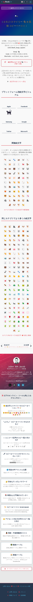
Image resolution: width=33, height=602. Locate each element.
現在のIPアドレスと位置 (16, 470)
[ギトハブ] (14, 385)
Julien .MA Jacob (16, 366)
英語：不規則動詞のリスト (16, 533)
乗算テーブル (16, 545)
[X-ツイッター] (10, 385)
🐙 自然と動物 (16, 335)
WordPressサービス (21, 381)
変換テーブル (16, 555)
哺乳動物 (16, 210)
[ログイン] (18, 385)
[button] (30, 2)
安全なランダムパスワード (16, 482)
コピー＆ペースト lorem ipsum (16, 507)
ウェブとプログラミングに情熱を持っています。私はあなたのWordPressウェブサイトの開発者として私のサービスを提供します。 (16, 374)
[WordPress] (23, 385)
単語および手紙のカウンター (16, 495)
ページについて (10, 381)
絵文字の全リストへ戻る (18, 81)
